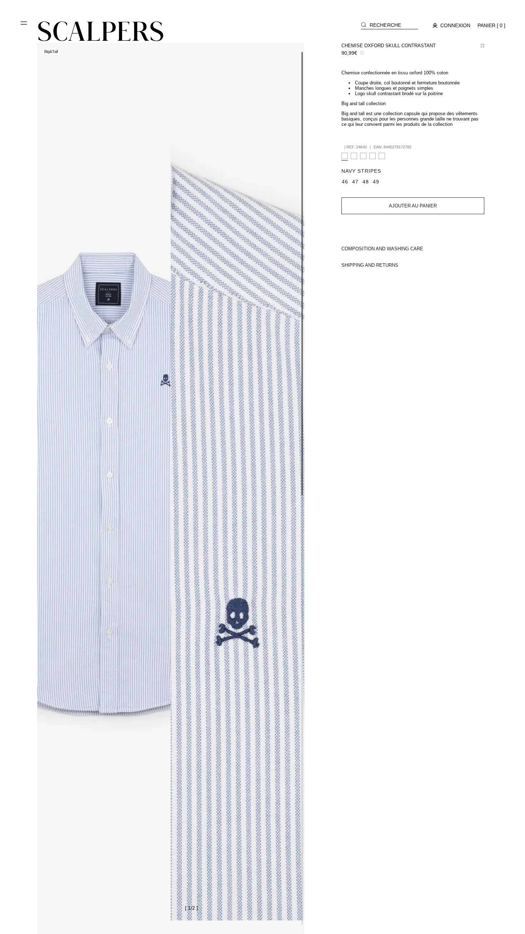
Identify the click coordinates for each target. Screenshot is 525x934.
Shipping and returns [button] (369, 265)
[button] (24, 25)
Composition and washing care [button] (382, 248)
